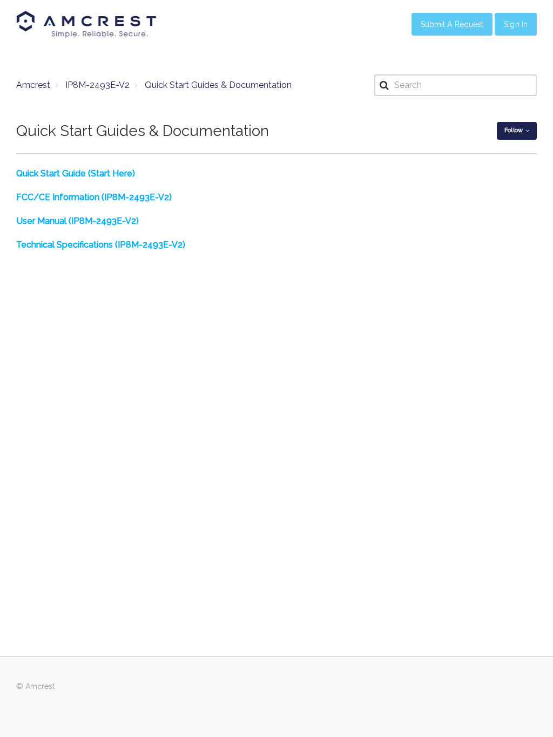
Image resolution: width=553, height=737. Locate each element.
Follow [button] (513, 130)
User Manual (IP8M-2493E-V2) (77, 221)
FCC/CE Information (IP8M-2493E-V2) (94, 197)
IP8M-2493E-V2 (97, 85)
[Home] (86, 24)
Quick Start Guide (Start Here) (75, 173)
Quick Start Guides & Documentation (218, 85)
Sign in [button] (516, 24)
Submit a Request (452, 24)
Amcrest (33, 85)
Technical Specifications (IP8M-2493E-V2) (100, 245)
